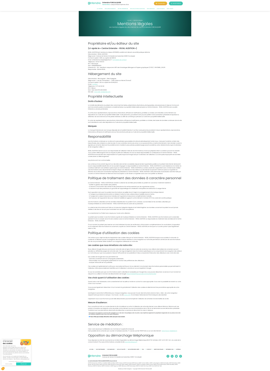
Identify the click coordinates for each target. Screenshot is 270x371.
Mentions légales (158, 349)
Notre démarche (123, 9)
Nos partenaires (100, 349)
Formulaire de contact (119, 60)
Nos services (151, 9)
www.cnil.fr (127, 295)
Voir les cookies (8, 363)
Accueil (91, 349)
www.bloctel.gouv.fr (131, 342)
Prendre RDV (161, 3)
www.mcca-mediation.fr (169, 331)
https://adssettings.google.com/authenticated (141, 274)
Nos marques (111, 349)
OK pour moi (24, 363)
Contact (95, 84)
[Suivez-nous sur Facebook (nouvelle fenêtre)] (167, 356)
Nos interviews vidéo (133, 349)
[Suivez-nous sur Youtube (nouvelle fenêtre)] (176, 356)
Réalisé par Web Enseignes (125, 369)
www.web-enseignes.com (102, 92)
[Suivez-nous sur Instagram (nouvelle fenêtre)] (180, 356)
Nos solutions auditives (137, 9)
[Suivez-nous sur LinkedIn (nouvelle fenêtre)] (172, 356)
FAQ (143, 349)
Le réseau (178, 349)
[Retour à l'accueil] (94, 3)
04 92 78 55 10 (177, 3)
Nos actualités (121, 349)
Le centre (100, 9)
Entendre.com (169, 349)
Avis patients (161, 9)
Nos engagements (110, 9)
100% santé (170, 9)
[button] (3, 368)
